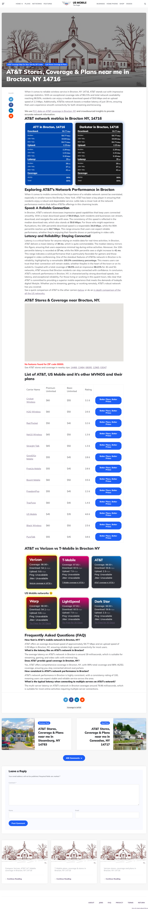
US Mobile (31, 514)
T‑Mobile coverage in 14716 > (73, 583)
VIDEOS (129, 4)
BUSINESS (101, 4)
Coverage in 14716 (74, 707)
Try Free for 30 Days (40, 623)
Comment (12, 783)
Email (77, 810)
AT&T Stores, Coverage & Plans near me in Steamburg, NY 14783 (50, 736)
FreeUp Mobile (33, 468)
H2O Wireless (33, 411)
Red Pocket (32, 423)
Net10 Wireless (34, 434)
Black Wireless (33, 525)
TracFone (31, 502)
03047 (103, 367)
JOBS (101, 903)
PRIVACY (119, 903)
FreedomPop (32, 491)
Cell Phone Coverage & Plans (56, 64)
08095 (88, 367)
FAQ (109, 903)
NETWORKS (37, 4)
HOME (18, 4)
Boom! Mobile (33, 480)
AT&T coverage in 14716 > (105, 583)
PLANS (27, 4)
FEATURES (48, 4)
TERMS (130, 903)
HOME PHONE (112, 4)
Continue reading (14, 879)
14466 (74, 367)
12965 (96, 367)
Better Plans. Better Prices (108, 400)
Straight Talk (32, 445)
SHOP (122, 4)
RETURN (141, 903)
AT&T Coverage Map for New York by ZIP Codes (25, 64)
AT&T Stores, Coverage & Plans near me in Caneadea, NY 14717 (97, 736)
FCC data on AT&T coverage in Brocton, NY (54, 111)
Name (11, 810)
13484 (81, 367)
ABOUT (91, 903)
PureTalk (30, 536)
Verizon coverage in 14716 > (40, 583)
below (81, 290)
